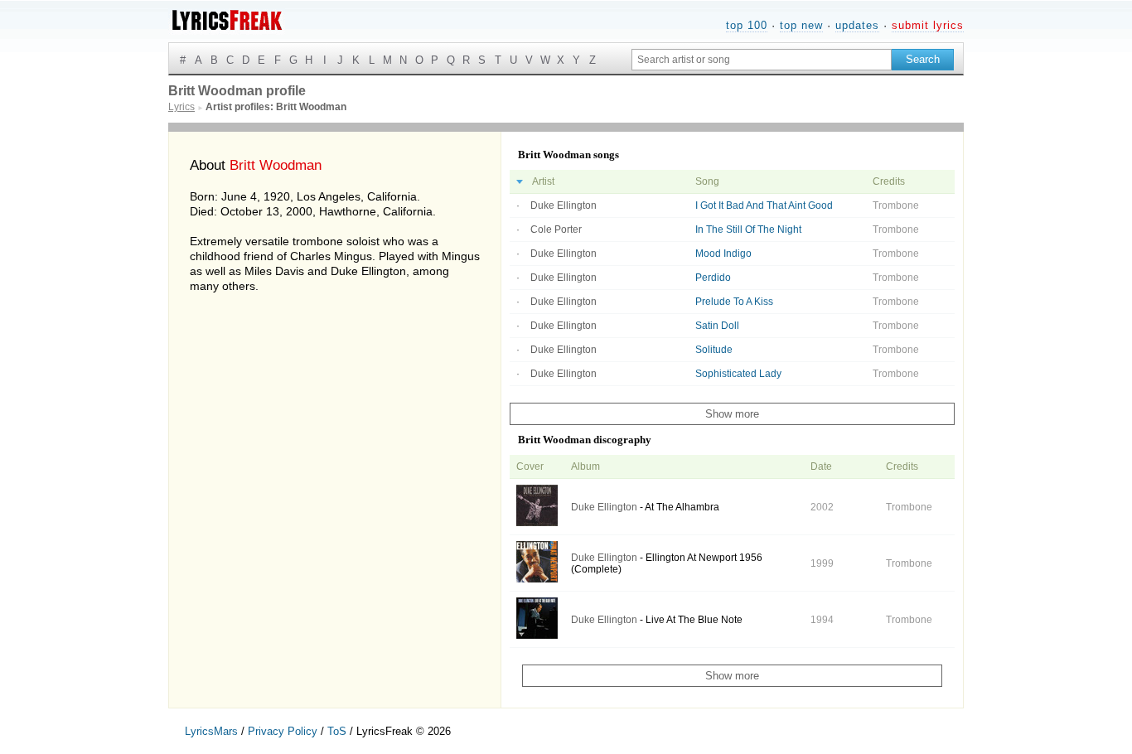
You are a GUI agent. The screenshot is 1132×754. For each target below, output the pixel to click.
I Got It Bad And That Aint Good (764, 205)
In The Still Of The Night (748, 229)
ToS (336, 731)
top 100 (746, 25)
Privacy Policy (282, 731)
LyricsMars (211, 731)
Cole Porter (556, 229)
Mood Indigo (723, 253)
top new (801, 25)
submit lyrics (928, 25)
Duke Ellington (563, 205)
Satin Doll (717, 325)
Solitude (714, 349)
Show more (732, 414)
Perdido (713, 277)
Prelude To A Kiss (734, 301)
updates (857, 25)
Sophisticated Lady (738, 373)
